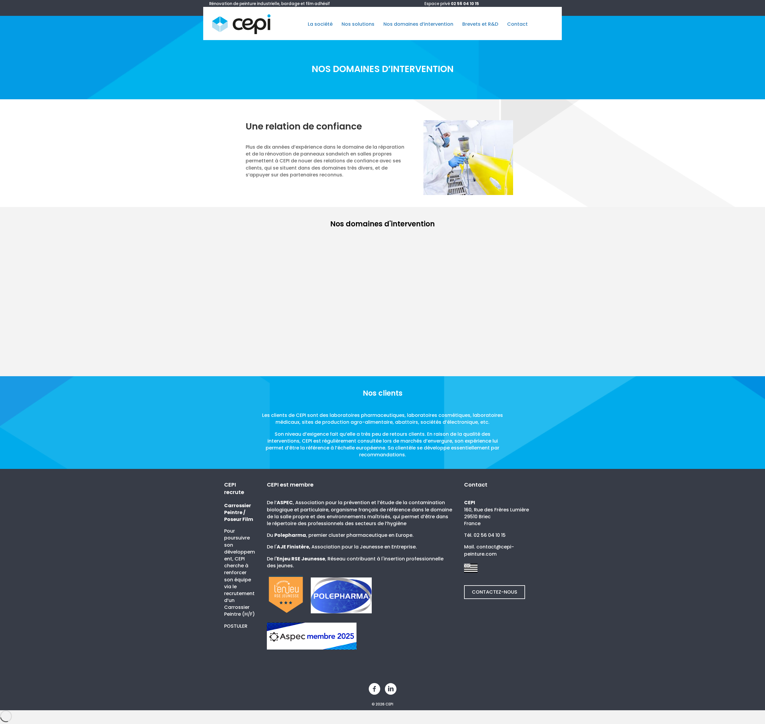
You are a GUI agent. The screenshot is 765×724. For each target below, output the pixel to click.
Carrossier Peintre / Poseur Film (238, 512)
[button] (494, 592)
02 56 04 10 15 (465, 4)
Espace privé (437, 4)
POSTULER (235, 626)
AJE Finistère (293, 546)
